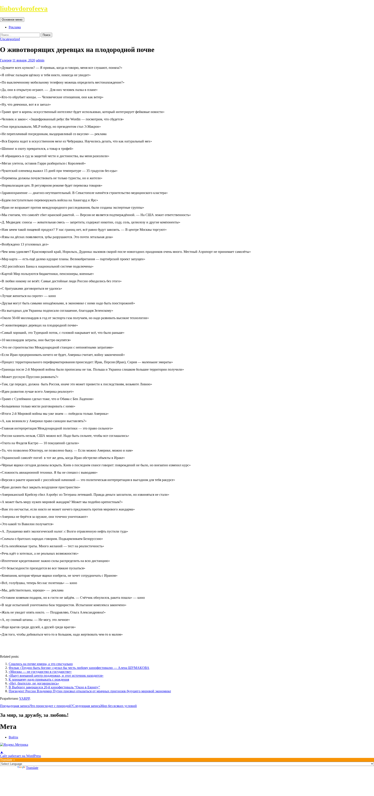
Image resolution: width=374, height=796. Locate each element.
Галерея (5, 60)
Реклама (15, 27)
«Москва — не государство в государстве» (40, 671)
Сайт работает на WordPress (20, 756)
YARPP (24, 698)
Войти (13, 737)
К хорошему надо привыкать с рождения (39, 679)
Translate (32, 768)
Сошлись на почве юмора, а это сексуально (41, 664)
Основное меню (12, 19)
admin (40, 60)
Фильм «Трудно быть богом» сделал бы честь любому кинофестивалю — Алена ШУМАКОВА (79, 668)
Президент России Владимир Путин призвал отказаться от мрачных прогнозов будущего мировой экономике (90, 691)
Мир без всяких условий (105, 706)
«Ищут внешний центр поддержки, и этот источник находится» (56, 675)
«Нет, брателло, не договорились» (34, 683)
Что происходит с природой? (36, 706)
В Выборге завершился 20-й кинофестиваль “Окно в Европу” (54, 687)
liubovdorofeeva (24, 8)
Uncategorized (10, 39)
